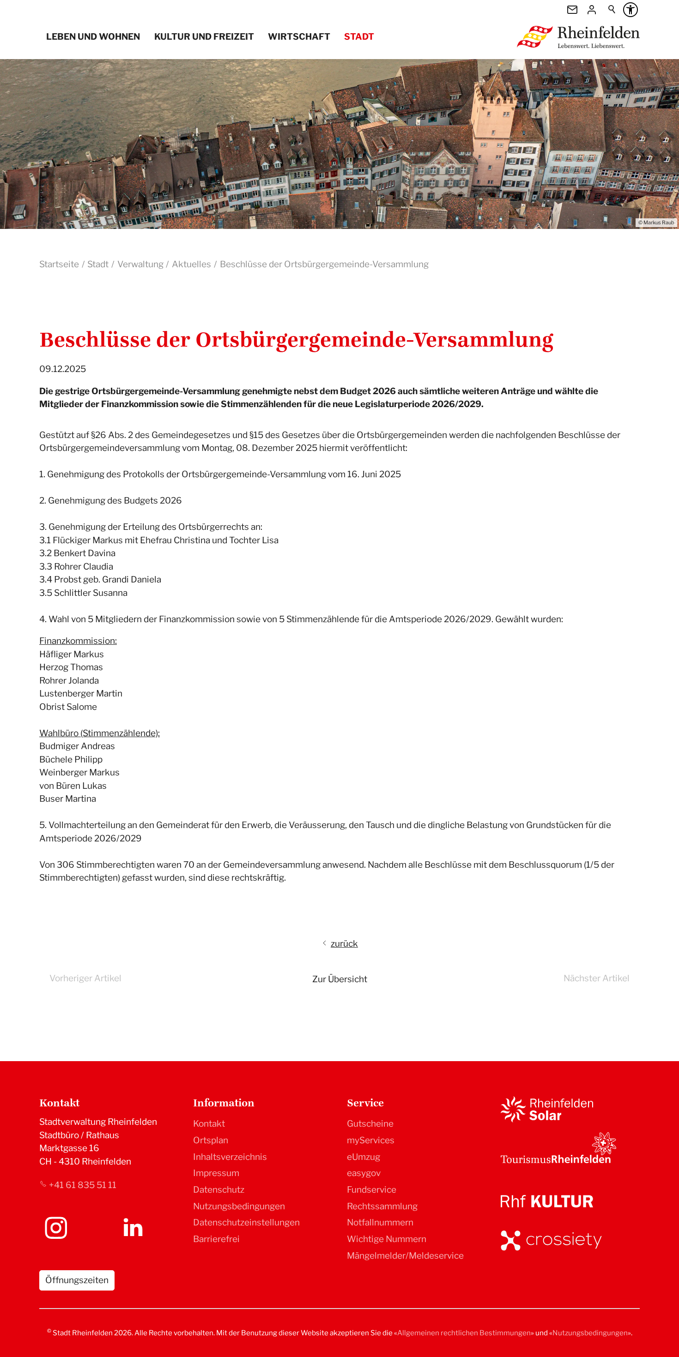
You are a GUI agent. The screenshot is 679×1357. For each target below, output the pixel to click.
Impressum (216, 1173)
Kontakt (209, 1123)
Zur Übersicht (339, 979)
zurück (344, 943)
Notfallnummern (380, 1222)
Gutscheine (370, 1123)
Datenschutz (218, 1189)
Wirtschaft (299, 36)
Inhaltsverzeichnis (230, 1157)
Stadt (359, 36)
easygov (364, 1173)
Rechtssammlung (382, 1206)
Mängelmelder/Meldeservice (405, 1255)
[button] (56, 1227)
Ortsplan (210, 1140)
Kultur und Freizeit (204, 36)
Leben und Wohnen (93, 36)
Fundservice (371, 1189)
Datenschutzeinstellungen (246, 1222)
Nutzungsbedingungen (239, 1206)
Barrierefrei (216, 1239)
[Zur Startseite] (578, 37)
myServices (370, 1140)
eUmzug (363, 1157)
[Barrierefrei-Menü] (630, 9)
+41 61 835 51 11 (82, 1185)
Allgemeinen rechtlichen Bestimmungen (464, 1332)
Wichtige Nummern (386, 1239)
